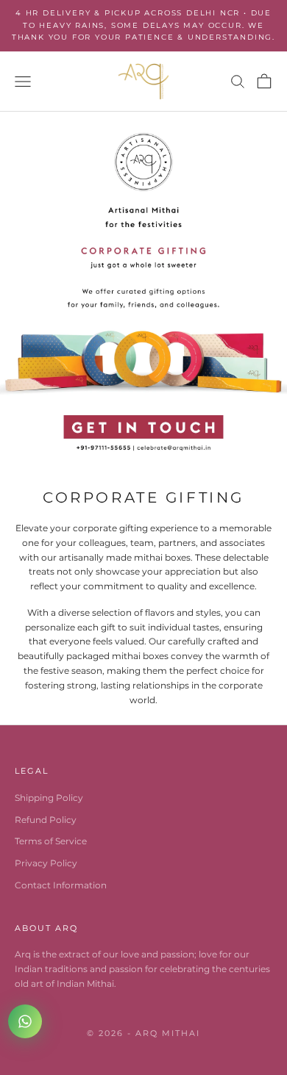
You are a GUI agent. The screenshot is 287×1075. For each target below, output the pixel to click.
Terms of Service (51, 840)
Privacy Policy (46, 863)
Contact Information (61, 885)
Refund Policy (46, 819)
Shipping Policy (49, 797)
